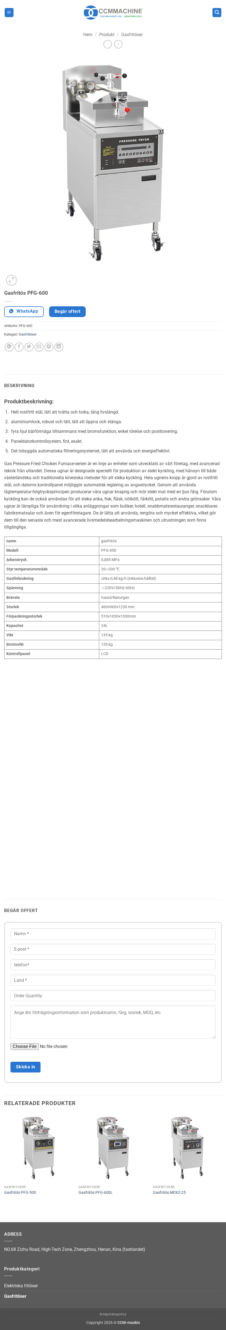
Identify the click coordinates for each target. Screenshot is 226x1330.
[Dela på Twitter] (29, 347)
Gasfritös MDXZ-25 (169, 1192)
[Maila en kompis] (39, 347)
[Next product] (107, 44)
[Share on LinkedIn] (58, 347)
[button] (9, 12)
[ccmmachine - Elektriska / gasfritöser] (113, 12)
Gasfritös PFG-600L (96, 1192)
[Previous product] (118, 44)
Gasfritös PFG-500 (20, 1192)
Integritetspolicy (113, 1314)
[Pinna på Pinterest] (48, 347)
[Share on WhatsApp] (9, 347)
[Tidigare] (6, 1212)
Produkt (106, 34)
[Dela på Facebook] (19, 347)
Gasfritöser (132, 34)
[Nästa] (24, 277)
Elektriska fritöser (21, 1285)
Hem (87, 34)
